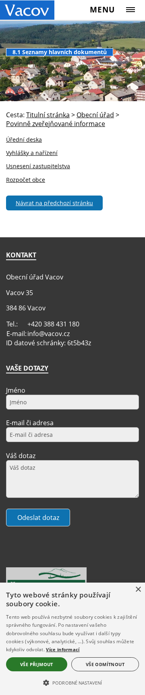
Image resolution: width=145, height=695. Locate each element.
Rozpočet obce (25, 179)
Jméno (15, 390)
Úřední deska (24, 139)
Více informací (62, 649)
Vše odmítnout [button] (105, 664)
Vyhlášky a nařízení (32, 153)
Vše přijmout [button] (36, 664)
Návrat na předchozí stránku (54, 203)
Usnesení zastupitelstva (38, 166)
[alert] (72, 639)
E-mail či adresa (30, 422)
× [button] (138, 590)
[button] (72, 682)
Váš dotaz (20, 455)
